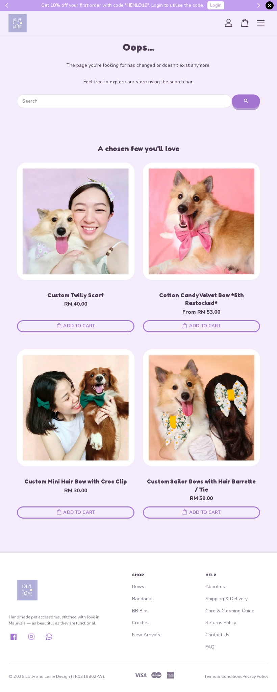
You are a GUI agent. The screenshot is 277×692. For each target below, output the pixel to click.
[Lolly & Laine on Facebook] (13, 639)
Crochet (140, 622)
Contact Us (217, 635)
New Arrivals (146, 635)
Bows (138, 586)
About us (215, 586)
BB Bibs (140, 611)
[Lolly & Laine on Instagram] (31, 639)
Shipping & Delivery (226, 599)
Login (216, 5)
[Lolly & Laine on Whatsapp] (49, 639)
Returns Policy (220, 622)
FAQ (210, 647)
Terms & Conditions (223, 676)
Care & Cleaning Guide (229, 611)
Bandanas (143, 599)
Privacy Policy (255, 676)
